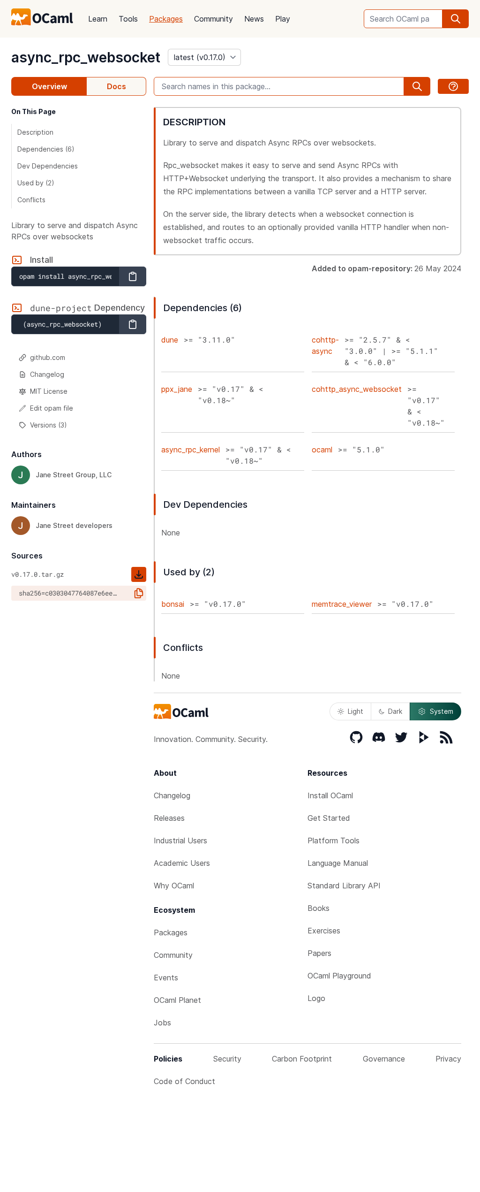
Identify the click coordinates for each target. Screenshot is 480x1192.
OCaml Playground (339, 975)
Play (282, 18)
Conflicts (31, 200)
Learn (97, 18)
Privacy (448, 1058)
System (441, 711)
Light (355, 711)
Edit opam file (51, 408)
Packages (166, 18)
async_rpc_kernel (190, 449)
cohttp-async (325, 345)
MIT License (49, 391)
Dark (395, 711)
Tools (128, 18)
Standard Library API (344, 885)
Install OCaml (330, 795)
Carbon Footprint (302, 1058)
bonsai (172, 604)
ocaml (322, 449)
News (254, 18)
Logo (316, 998)
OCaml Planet (177, 1000)
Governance (384, 1058)
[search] (455, 18)
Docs (116, 86)
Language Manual (338, 863)
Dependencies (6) (46, 149)
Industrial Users (180, 840)
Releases (169, 818)
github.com (47, 357)
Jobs (162, 1022)
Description (35, 132)
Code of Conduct (184, 1081)
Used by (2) (35, 183)
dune (169, 339)
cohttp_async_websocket (357, 389)
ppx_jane (176, 389)
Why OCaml (174, 885)
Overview (49, 86)
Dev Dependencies (47, 166)
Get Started (329, 818)
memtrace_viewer (342, 604)
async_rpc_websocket (85, 57)
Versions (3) (48, 425)
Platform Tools (334, 840)
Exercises (324, 930)
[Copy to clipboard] (132, 276)
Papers (319, 953)
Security (227, 1058)
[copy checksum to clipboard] (138, 593)
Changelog (47, 374)
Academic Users (182, 863)
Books (319, 908)
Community (213, 18)
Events (166, 977)
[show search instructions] (453, 86)
